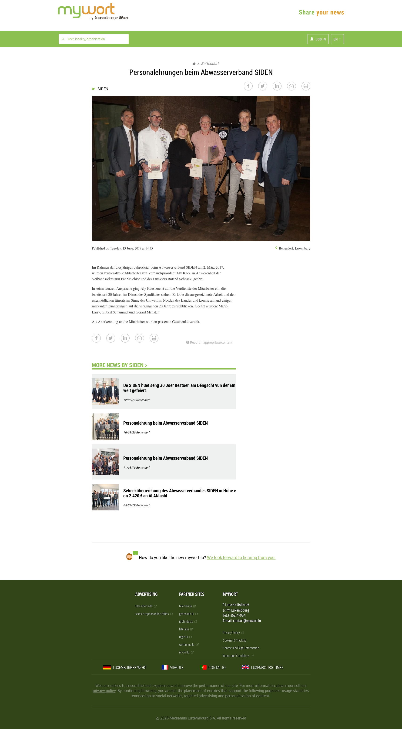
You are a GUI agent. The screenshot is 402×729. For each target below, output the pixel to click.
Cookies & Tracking (234, 640)
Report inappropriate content (210, 342)
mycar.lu (184, 652)
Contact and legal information (241, 648)
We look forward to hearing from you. (241, 557)
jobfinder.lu (186, 622)
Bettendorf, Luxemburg (294, 248)
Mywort (230, 594)
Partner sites (191, 594)
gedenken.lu (187, 614)
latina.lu (184, 629)
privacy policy (104, 690)
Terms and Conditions (236, 656)
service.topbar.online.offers (152, 614)
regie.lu (184, 637)
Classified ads (144, 606)
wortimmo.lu (187, 645)
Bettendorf (210, 63)
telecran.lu (186, 606)
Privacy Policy (232, 633)
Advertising (146, 594)
